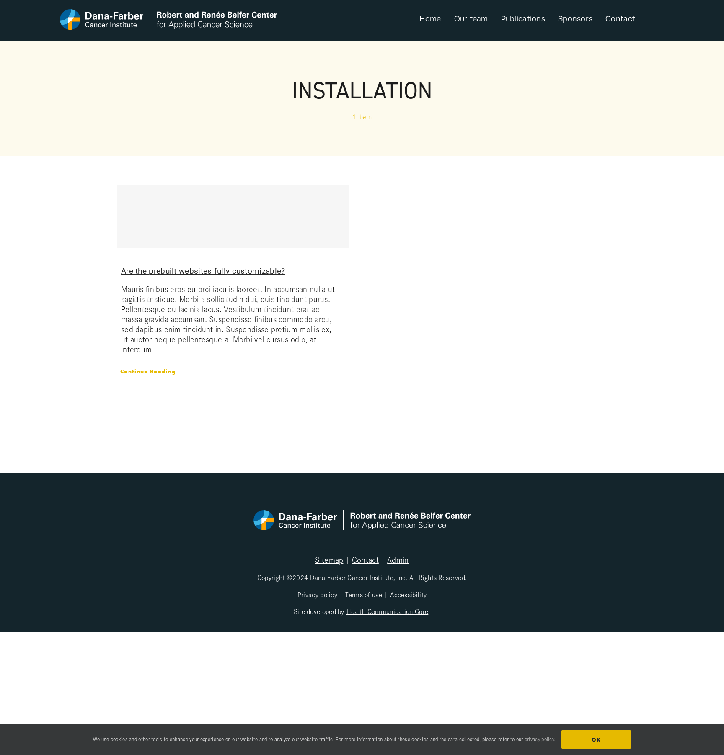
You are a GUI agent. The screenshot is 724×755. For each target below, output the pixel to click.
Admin (398, 560)
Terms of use (363, 594)
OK (596, 739)
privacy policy (539, 739)
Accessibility (408, 594)
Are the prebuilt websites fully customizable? (203, 271)
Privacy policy (317, 594)
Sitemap (329, 560)
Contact (365, 560)
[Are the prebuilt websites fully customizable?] (233, 216)
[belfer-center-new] (168, 13)
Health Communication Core (387, 611)
